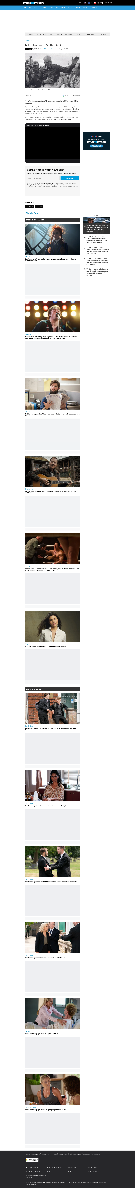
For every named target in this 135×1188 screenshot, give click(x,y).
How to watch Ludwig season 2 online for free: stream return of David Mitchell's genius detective (97, 228)
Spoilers (28, 49)
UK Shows (29, 207)
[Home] (25, 8)
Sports (77, 8)
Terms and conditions (32, 1167)
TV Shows (44, 8)
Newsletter (77, 95)
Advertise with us (93, 1171)
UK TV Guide (33, 8)
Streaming (54, 8)
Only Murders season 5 (64, 34)
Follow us (67, 95)
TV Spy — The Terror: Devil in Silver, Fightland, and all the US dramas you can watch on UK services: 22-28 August (97, 239)
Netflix (79, 34)
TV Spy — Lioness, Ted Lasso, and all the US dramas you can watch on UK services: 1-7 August (97, 272)
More (93, 8)
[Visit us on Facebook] (89, 3)
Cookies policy (92, 1167)
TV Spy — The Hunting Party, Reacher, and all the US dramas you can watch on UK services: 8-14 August (97, 261)
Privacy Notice (31, 185)
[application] (52, 143)
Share (29, 95)
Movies (63, 8)
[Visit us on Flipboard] (95, 3)
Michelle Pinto (38, 49)
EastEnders (90, 34)
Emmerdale (102, 34)
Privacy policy (72, 1167)
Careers (49, 1171)
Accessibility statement (33, 1171)
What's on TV (48, 49)
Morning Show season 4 (44, 34)
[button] (108, 3)
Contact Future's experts (54, 1167)
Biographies (29, 40)
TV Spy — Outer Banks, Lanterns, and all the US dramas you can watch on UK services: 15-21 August (98, 250)
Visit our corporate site (92, 1154)
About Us (70, 1171)
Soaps (70, 8)
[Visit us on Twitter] (92, 3)
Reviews (86, 8)
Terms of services (49, 183)
